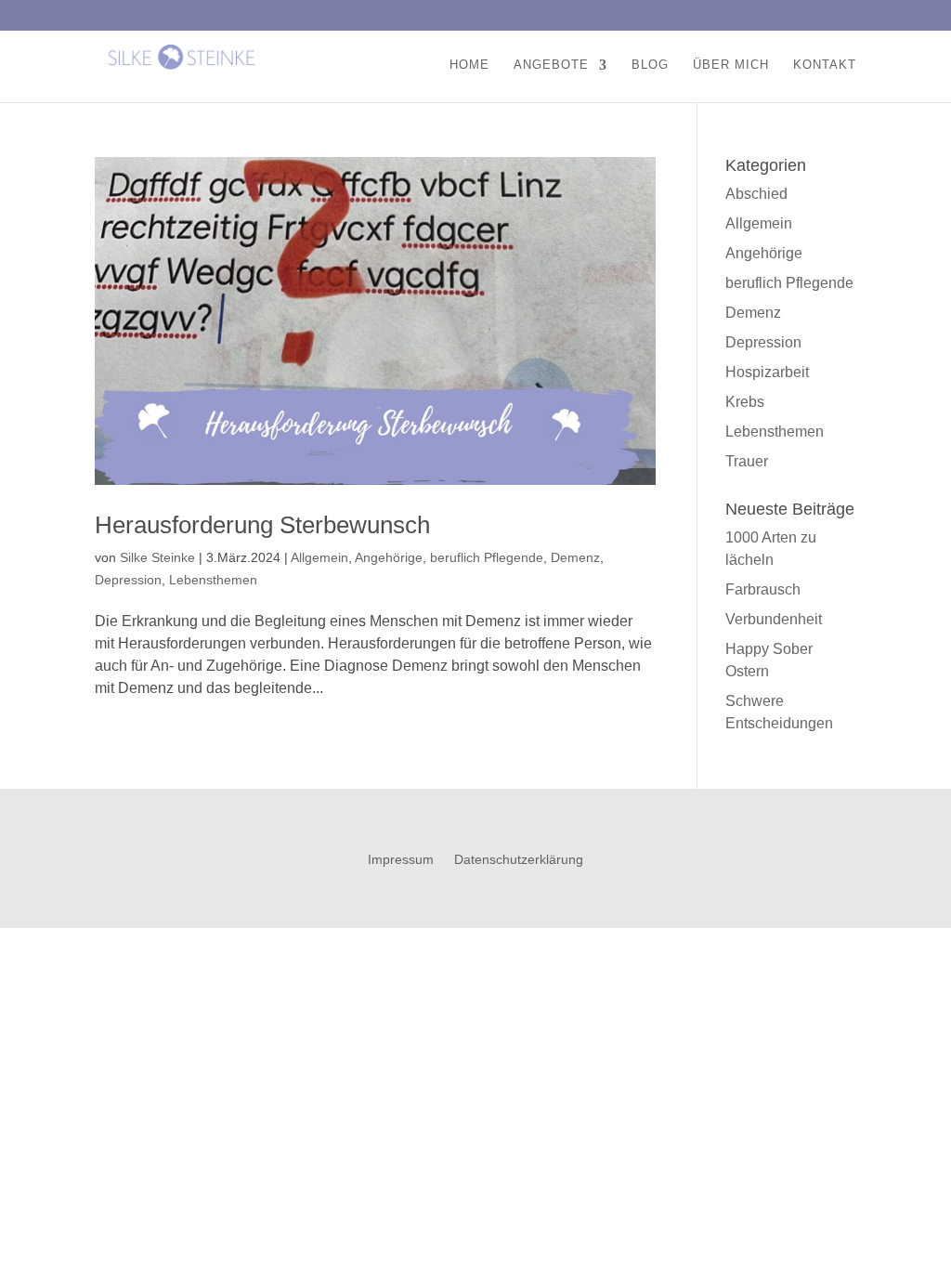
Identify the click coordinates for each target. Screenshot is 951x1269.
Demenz (575, 557)
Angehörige (389, 557)
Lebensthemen (213, 579)
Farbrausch (763, 589)
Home (469, 65)
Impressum (401, 860)
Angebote (551, 65)
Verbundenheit (773, 619)
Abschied (756, 194)
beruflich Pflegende (486, 557)
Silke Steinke (157, 557)
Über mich (731, 65)
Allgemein (319, 557)
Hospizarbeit (767, 372)
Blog (650, 65)
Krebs (744, 402)
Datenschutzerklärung (518, 860)
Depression (128, 579)
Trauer (746, 461)
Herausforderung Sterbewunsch (262, 525)
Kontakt (824, 65)
